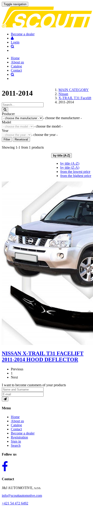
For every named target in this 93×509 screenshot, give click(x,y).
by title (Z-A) (69, 167)
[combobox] (62, 118)
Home (15, 58)
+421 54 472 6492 (15, 503)
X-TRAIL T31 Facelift (74, 98)
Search (16, 445)
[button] (12, 38)
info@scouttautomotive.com (22, 495)
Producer (8, 114)
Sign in (16, 441)
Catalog (16, 66)
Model (6, 122)
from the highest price (75, 176)
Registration (19, 437)
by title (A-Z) (69, 163)
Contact (16, 70)
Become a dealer (23, 433)
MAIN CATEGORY (73, 90)
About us (17, 62)
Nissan (63, 94)
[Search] (5, 109)
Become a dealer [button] (23, 34)
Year (5, 131)
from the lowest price (75, 172)
